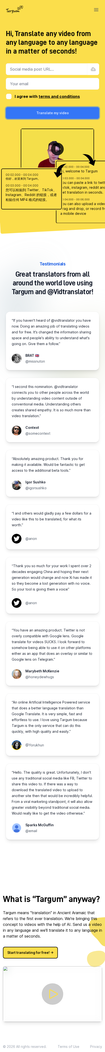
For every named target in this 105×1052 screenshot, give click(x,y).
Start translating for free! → (30, 952)
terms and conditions (59, 96)
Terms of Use (68, 1046)
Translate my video (52, 113)
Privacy (96, 1046)
